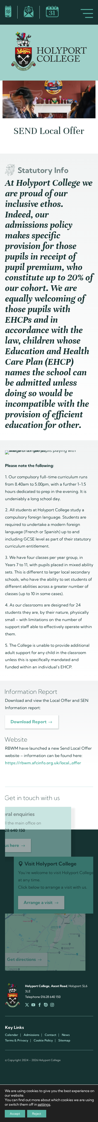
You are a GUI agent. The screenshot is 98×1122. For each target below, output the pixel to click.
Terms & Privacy (16, 1040)
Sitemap (64, 1040)
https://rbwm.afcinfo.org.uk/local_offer (43, 762)
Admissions (31, 1035)
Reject (36, 1113)
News (66, 1035)
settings (44, 1104)
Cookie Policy (43, 1040)
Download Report (28, 721)
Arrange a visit (38, 902)
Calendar (11, 1035)
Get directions (21, 959)
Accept (15, 1113)
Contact (50, 1035)
